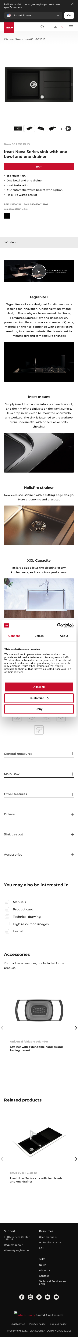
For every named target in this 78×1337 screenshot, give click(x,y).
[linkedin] (47, 1297)
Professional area (50, 1242)
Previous (2, 1028)
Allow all (39, 687)
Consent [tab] (14, 635)
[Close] (72, 4)
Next (62, 128)
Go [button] (69, 15)
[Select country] (49, 26)
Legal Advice (18, 1323)
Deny (39, 709)
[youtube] (56, 1297)
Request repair (13, 1244)
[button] (33, 15)
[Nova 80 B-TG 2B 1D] (39, 1141)
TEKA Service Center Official (17, 1238)
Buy (39, 166)
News (42, 1264)
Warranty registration (17, 1250)
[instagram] (30, 1297)
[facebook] (21, 1297)
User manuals (48, 1236)
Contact (44, 1275)
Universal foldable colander (29, 1041)
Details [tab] (39, 635)
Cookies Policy (58, 1323)
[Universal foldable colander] (39, 1010)
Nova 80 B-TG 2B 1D (23, 1172)
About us (45, 1270)
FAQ (41, 1247)
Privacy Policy (37, 1323)
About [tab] (64, 635)
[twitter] (39, 1297)
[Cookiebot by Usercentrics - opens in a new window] (57, 625)
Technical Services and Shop (53, 1282)
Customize (37, 698)
